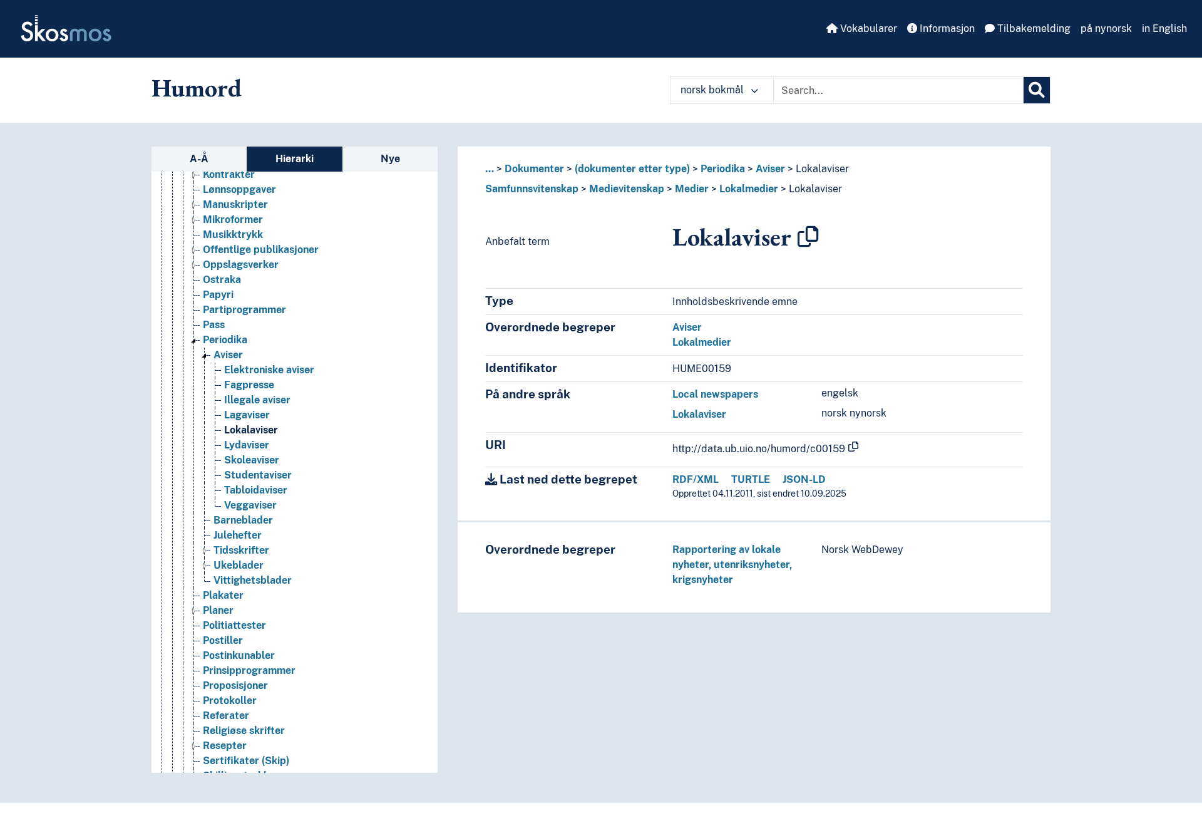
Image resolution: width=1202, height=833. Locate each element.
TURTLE (750, 479)
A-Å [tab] (199, 159)
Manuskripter (235, 204)
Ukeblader (238, 565)
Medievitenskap (626, 189)
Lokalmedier (748, 189)
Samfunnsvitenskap (531, 189)
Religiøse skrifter (244, 731)
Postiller (223, 640)
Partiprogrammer (244, 310)
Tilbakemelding (1033, 28)
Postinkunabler (239, 655)
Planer (218, 610)
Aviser (228, 355)
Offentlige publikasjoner (261, 250)
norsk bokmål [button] (713, 90)
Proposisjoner (235, 685)
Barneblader (243, 520)
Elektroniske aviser (269, 370)
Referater (226, 716)
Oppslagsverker (241, 265)
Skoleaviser (251, 460)
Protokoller (230, 700)
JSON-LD (804, 479)
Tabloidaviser (255, 490)
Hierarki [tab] (294, 159)
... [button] (489, 169)
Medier (692, 189)
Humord (197, 87)
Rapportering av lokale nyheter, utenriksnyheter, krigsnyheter (732, 565)
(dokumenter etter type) (632, 169)
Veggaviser (250, 505)
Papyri (218, 295)
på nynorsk (1106, 28)
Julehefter (237, 535)
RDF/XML (695, 479)
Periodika (225, 340)
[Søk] (1036, 90)
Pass (214, 325)
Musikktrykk (233, 235)
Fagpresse (249, 385)
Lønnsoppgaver (239, 189)
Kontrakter (229, 174)
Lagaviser (247, 415)
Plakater (223, 595)
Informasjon (946, 28)
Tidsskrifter (241, 550)
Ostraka (222, 280)
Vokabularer (867, 28)
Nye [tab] (390, 159)
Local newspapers (715, 394)
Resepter (225, 746)
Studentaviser (258, 475)
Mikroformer (233, 219)
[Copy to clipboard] (808, 237)
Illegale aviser (257, 400)
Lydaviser (246, 445)
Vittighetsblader (252, 580)
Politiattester (234, 625)
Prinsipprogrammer (249, 670)
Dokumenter (534, 169)
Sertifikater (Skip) (246, 761)
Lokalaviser (251, 430)
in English (1164, 28)
